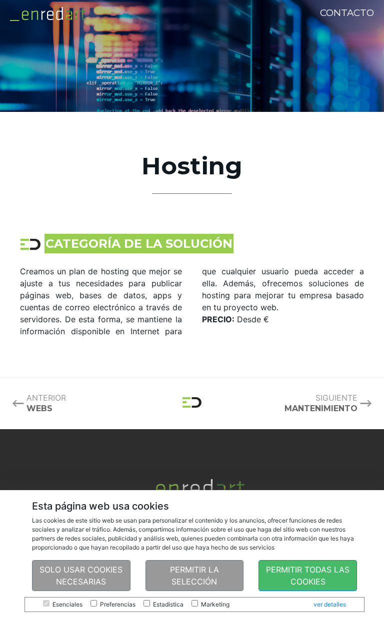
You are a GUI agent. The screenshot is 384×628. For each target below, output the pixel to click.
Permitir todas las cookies (308, 576)
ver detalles (330, 604)
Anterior (46, 403)
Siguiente (321, 403)
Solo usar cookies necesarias (81, 576)
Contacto (347, 12)
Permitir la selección (194, 576)
